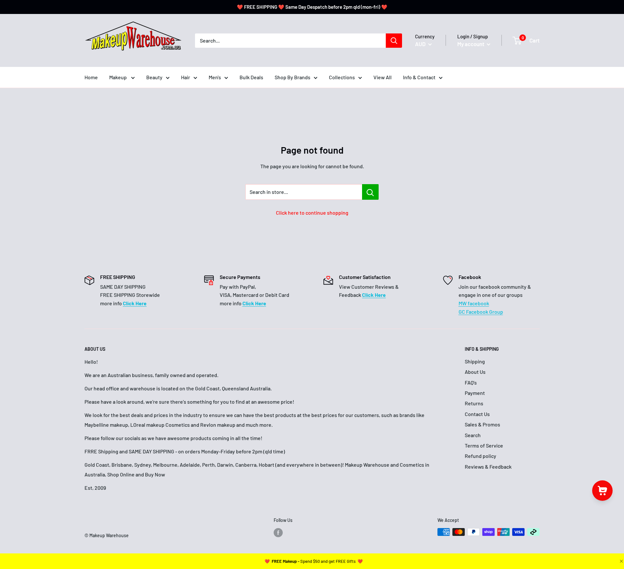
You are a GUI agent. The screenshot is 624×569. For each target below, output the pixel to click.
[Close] (621, 561)
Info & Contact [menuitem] (419, 77)
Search (473, 435)
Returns (474, 403)
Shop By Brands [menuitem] (292, 77)
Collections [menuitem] (342, 77)
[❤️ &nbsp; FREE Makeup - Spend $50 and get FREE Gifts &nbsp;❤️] (313, 561)
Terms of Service (484, 445)
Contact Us (477, 414)
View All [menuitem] (382, 77)
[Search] (394, 40)
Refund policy (480, 456)
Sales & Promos (482, 424)
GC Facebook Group (481, 312)
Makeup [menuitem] (118, 77)
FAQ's (471, 382)
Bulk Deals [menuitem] (251, 77)
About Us (475, 372)
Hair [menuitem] (185, 77)
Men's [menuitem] (215, 77)
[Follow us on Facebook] (278, 532)
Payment (475, 393)
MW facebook (474, 303)
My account (471, 44)
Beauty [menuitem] (154, 77)
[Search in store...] (370, 192)
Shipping (475, 361)
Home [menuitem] (91, 77)
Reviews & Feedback (488, 466)
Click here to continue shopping (312, 212)
